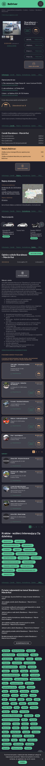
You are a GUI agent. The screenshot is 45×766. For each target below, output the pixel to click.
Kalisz (5, 683)
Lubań (21, 699)
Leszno (33, 695)
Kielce (22, 687)
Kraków (25, 10)
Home (3, 10)
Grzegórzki (29, 549)
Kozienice (24, 691)
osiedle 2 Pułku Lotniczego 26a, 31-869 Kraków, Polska (11, 193)
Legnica (24, 695)
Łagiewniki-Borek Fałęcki (26, 554)
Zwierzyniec (8, 574)
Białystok (30, 651)
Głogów (24, 671)
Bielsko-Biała (23, 655)
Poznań (33, 720)
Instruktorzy (26, 75)
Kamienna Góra (16, 683)
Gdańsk (6, 671)
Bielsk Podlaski (8, 655)
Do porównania (17, 373)
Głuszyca (34, 671)
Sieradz (24, 728)
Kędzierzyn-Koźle (9, 687)
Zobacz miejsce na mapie (10, 85)
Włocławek (18, 744)
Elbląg (22, 667)
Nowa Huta (23, 558)
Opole (14, 712)
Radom (25, 724)
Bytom (29, 659)
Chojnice (6, 663)
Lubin (29, 699)
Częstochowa (30, 663)
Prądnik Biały (29, 562)
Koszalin (14, 691)
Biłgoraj (34, 655)
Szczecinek (17, 736)
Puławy (16, 724)
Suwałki (26, 732)
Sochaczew (16, 732)
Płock (24, 720)
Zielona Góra (17, 748)
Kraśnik (5, 695)
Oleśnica (34, 707)
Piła (37, 716)
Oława (24, 707)
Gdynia (14, 671)
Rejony (18, 75)
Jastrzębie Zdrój (21, 679)
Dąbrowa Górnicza (10, 667)
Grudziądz (35, 675)
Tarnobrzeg (29, 736)
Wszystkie (7, 541)
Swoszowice (8, 570)
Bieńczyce (19, 541)
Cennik (12, 75)
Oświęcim (28, 716)
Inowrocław (7, 679)
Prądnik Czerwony (10, 566)
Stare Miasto (27, 566)
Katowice (29, 683)
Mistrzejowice (9, 558)
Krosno (14, 695)
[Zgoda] (42, 759)
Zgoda (22, 762)
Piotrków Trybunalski (11, 720)
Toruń (14, 740)
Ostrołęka (24, 712)
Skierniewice (35, 728)
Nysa (17, 707)
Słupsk (5, 732)
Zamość (6, 748)
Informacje (5, 75)
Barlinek (6, 651)
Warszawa (6, 744)
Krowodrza (8, 554)
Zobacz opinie (11, 46)
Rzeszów (6, 728)
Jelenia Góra (35, 679)
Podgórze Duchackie (11, 562)
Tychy (22, 740)
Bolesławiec (7, 659)
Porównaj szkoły (22, 275)
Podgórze (36, 558)
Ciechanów (17, 663)
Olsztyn (6, 712)
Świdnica (36, 732)
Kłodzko (31, 687)
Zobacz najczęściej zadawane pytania (14, 350)
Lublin (37, 699)
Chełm (38, 659)
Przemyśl (6, 724)
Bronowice (27, 545)
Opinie (33, 75)
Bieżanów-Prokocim (11, 545)
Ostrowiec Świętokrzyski (12, 716)
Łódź (4, 699)
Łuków (5, 703)
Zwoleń (28, 748)
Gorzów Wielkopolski (11, 675)
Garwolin (32, 667)
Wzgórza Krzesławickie (26, 570)
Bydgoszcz (19, 659)
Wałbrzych (32, 740)
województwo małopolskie (14, 10)
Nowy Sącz (33, 703)
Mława (22, 703)
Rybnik (34, 724)
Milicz (14, 703)
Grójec (24, 675)
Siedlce (15, 728)
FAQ (40, 75)
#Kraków (5, 200)
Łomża (12, 699)
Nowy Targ (7, 707)
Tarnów (5, 740)
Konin (5, 691)
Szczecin (6, 736)
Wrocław (29, 744)
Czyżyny (31, 10)
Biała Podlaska (18, 651)
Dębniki (17, 549)
